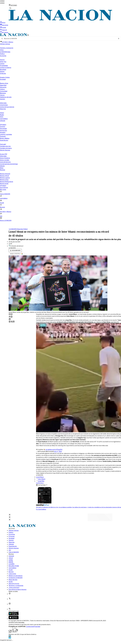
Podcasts (3, 136)
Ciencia (2, 95)
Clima (1, 50)
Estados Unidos (5, 77)
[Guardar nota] (10, 314)
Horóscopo (3, 130)
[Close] (10, 515)
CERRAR (2, 1)
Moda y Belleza (4, 138)
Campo (2, 63)
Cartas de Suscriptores (7, 107)
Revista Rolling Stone (6, 181)
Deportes (19, 229)
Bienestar (3, 93)
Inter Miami (41, 479)
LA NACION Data (5, 52)
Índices (2, 71)
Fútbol (2, 113)
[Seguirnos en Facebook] (10, 594)
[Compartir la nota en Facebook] (10, 322)
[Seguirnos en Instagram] (10, 604)
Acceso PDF (3, 154)
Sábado (2, 166)
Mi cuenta (5, 32)
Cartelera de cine (5, 146)
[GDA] (13, 632)
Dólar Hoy (3, 62)
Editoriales (3, 103)
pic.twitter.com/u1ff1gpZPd (53, 449)
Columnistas (4, 105)
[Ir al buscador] (10, 8)
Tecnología (3, 128)
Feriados (2, 132)
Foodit (4, 27)
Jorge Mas (41, 481)
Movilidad (3, 69)
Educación (3, 87)
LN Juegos (3, 124)
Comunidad (3, 91)
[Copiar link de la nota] (10, 319)
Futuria (2, 60)
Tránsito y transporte (6, 48)
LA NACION (12, 229)
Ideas (1, 168)
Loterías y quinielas (6, 134)
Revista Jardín (4, 183)
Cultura (2, 89)
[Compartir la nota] (10, 317)
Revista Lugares (5, 178)
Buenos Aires (4, 83)
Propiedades (4, 65)
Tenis (1, 117)
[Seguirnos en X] (10, 599)
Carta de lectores (5, 162)
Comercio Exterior (5, 67)
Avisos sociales (4, 160)
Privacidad (37, 626)
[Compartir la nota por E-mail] (14, 322)
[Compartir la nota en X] (12, 322)
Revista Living (4, 180)
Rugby (2, 115)
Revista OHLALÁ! (5, 174)
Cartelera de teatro (6, 148)
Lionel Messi (40, 477)
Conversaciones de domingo (9, 164)
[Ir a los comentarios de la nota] (12, 314)
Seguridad (3, 85)
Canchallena (4, 119)
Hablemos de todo (6, 97)
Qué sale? (3, 144)
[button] (60, 127)
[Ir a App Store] (14, 619)
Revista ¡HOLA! (4, 176)
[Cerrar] (28, 35)
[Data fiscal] (10, 638)
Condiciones (30, 626)
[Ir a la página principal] (60, 20)
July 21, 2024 (58, 451)
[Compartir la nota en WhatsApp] (12, 317)
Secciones (5, 25)
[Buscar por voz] (118, 38)
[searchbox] (60, 38)
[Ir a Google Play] (14, 615)
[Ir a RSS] (10, 609)
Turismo (2, 126)
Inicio (3, 22)
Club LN (4, 30)
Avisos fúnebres (5, 158)
